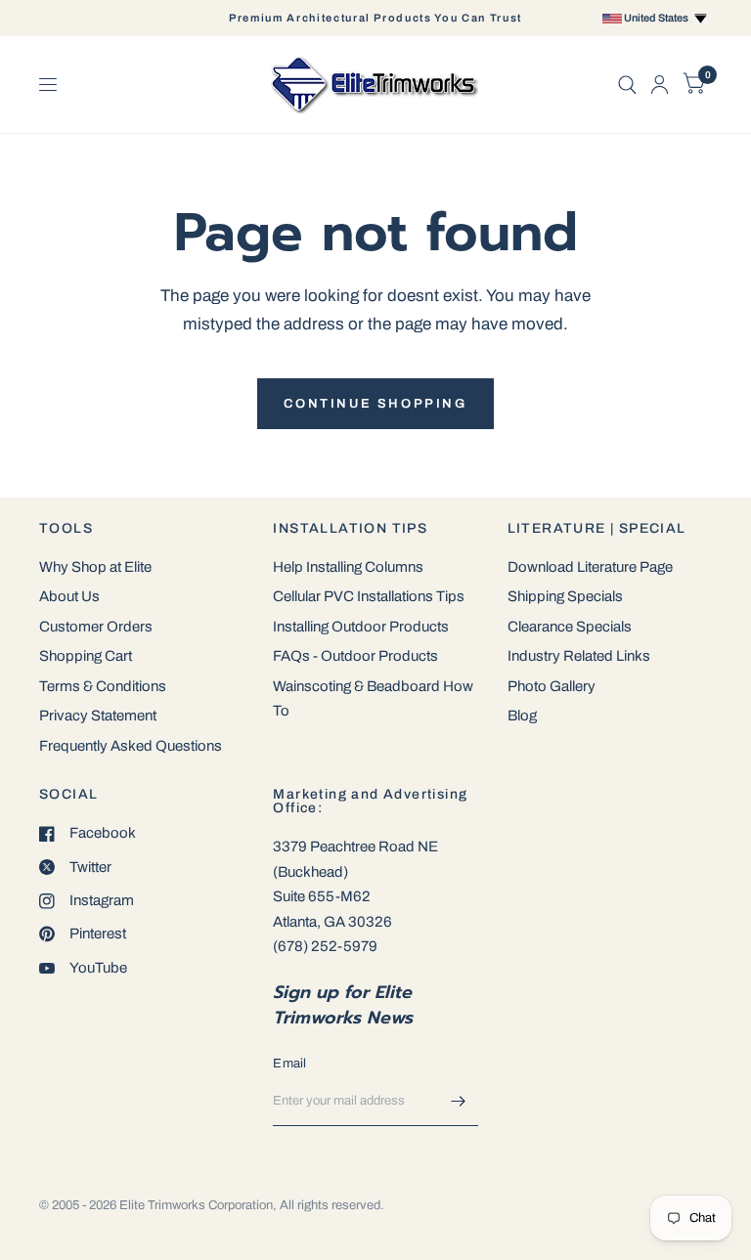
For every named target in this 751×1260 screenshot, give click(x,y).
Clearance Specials (570, 626)
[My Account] (659, 84)
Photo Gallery (552, 686)
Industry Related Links (579, 656)
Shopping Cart (85, 656)
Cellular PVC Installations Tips (368, 596)
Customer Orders (96, 626)
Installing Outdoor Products (361, 626)
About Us (69, 596)
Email (289, 1063)
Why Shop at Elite (95, 567)
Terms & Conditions (102, 686)
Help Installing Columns (348, 567)
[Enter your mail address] (458, 1100)
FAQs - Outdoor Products (355, 656)
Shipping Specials (565, 596)
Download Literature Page (590, 567)
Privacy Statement (97, 715)
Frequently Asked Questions (130, 746)
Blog (522, 715)
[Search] (627, 84)
